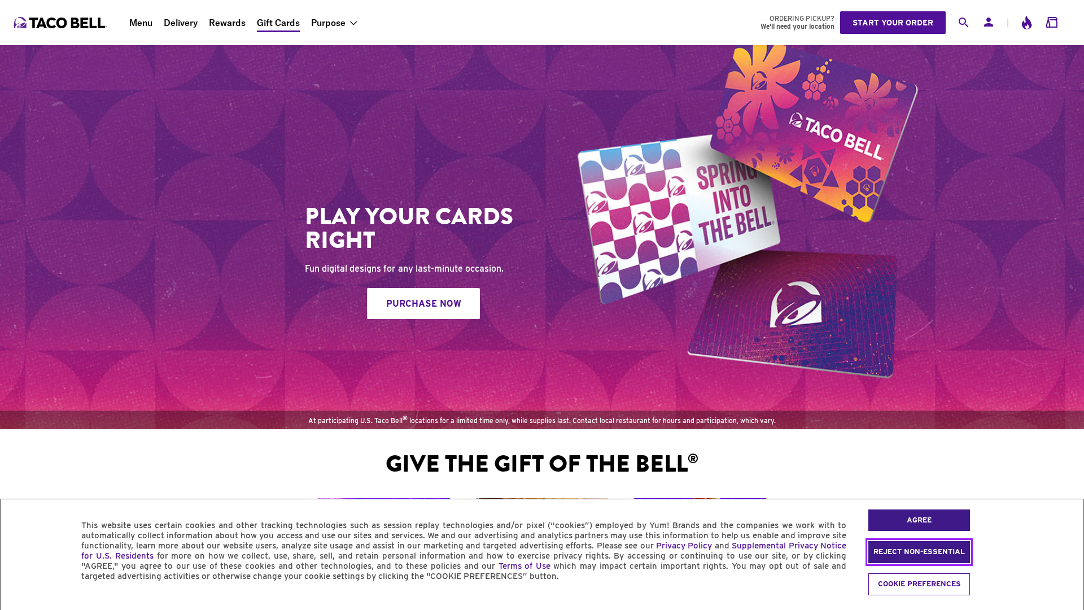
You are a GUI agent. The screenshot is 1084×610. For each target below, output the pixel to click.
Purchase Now (423, 303)
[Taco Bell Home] (61, 22)
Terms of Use (524, 566)
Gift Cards (278, 22)
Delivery (181, 22)
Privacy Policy (684, 546)
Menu (140, 22)
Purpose (328, 22)
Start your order (893, 22)
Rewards (227, 22)
